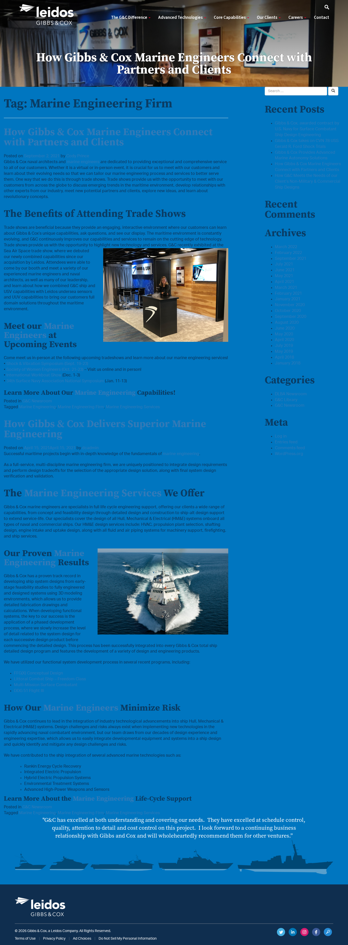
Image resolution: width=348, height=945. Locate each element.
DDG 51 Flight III (29, 691)
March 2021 (286, 288)
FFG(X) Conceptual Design (38, 673)
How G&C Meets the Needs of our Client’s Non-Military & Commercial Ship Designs (307, 181)
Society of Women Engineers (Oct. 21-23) (44, 370)
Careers (296, 18)
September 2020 (290, 317)
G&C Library (286, 400)
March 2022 (286, 247)
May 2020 (284, 334)
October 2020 (288, 311)
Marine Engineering (105, 392)
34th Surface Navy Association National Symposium (55, 381)
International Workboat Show (33, 375)
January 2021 (287, 299)
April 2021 (284, 282)
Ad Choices (82, 938)
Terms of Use (25, 938)
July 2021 (284, 264)
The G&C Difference (129, 18)
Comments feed (290, 448)
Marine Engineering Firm (81, 407)
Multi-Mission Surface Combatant (45, 685)
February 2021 (288, 293)
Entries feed (286, 442)
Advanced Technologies (181, 18)
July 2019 (284, 346)
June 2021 (285, 270)
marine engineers (83, 162)
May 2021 (284, 276)
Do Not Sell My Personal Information (128, 938)
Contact (321, 18)
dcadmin (90, 448)
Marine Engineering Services (133, 407)
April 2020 (284, 340)
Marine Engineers (39, 330)
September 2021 (290, 259)
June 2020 (285, 328)
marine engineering (181, 454)
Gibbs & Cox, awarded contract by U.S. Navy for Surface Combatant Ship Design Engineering (307, 129)
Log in (281, 436)
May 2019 (284, 351)
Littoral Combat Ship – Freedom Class (50, 679)
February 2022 (288, 253)
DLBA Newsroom (291, 394)
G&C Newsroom (37, 401)
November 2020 (290, 305)
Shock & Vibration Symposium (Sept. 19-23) (47, 364)
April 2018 (284, 357)
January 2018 (287, 363)
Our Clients (267, 18)
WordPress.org (289, 454)
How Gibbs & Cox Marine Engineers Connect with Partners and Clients (108, 137)
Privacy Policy (54, 938)
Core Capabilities (230, 18)
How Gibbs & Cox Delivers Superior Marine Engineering (105, 429)
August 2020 (287, 322)
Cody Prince (77, 156)
